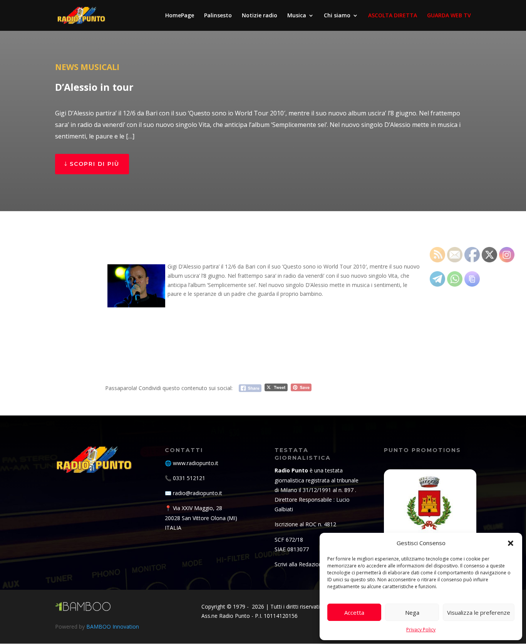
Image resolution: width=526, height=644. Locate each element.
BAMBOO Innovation (112, 626)
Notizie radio (259, 16)
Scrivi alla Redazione (300, 564)
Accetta (354, 612)
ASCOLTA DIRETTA (392, 16)
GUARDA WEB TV (449, 16)
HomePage (179, 16)
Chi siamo (337, 16)
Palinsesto (218, 16)
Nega (412, 612)
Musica (296, 16)
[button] (510, 543)
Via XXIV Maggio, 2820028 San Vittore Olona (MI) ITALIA (201, 517)
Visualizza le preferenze (478, 612)
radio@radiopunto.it (197, 493)
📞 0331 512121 (185, 478)
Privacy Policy (421, 629)
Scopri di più (94, 163)
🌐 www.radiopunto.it (191, 463)
